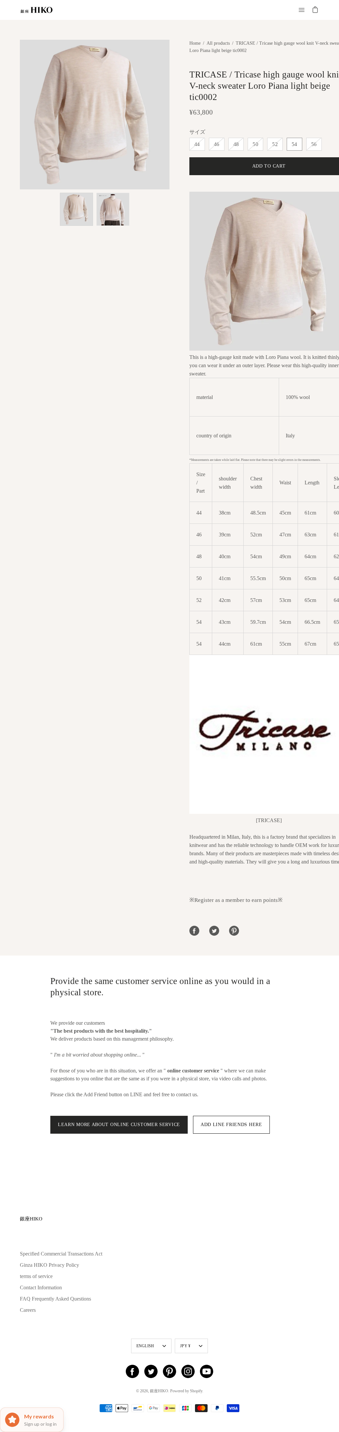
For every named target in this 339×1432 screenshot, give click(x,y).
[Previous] (20, 114)
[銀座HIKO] (36, 10)
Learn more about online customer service (119, 1124)
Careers (28, 1310)
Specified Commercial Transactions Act (61, 1254)
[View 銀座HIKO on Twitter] (151, 1371)
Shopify (196, 1391)
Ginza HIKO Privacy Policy (49, 1265)
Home (195, 43)
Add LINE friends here (231, 1124)
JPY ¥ (185, 1346)
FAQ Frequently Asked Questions (55, 1299)
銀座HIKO (31, 1218)
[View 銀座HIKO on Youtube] (206, 1371)
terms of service (36, 1276)
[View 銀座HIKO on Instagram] (188, 1371)
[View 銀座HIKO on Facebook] (132, 1371)
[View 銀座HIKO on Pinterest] (169, 1371)
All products (218, 43)
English (145, 1346)
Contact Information (41, 1287)
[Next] (169, 114)
